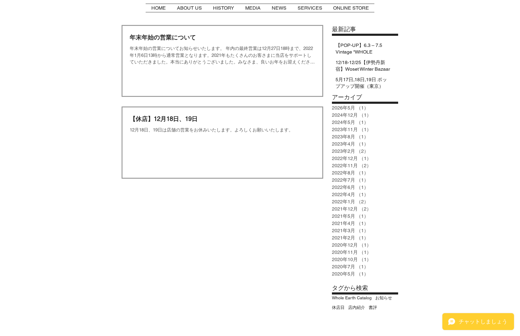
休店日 (338, 307)
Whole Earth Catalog (352, 297)
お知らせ (383, 297)
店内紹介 (356, 307)
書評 (373, 307)
